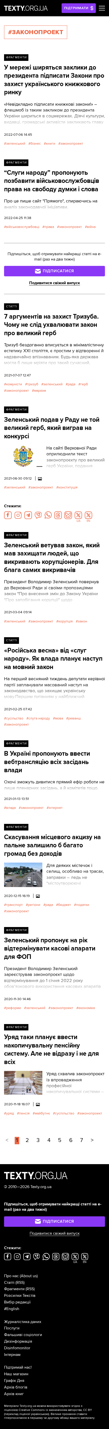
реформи (13, 1008)
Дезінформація (18, 1341)
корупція (65, 621)
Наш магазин (16, 1374)
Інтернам (12, 1354)
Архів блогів (15, 1387)
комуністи (14, 384)
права (49, 227)
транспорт (14, 905)
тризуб (32, 384)
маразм (40, 390)
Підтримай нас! (18, 1367)
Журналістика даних (22, 1321)
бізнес (35, 143)
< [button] (7, 1140)
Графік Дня (14, 1380)
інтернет (56, 808)
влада (11, 808)
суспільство (64, 1113)
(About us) (29, 1275)
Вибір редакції (17, 1302)
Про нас (11, 1275)
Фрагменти (16, 57)
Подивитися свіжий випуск (54, 282)
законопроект (71, 143)
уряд (10, 1113)
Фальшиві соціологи (23, 1334)
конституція (68, 487)
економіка (86, 1008)
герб (84, 384)
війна (91, 227)
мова (59, 718)
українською (39, 1414)
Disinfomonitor (17, 1348)
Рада (71, 384)
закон (82, 621)
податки (82, 905)
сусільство (14, 718)
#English (11, 1308)
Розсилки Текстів (19, 1295)
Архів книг (14, 1393)
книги (50, 143)
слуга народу (39, 718)
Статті (11, 306)
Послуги (12, 1328)
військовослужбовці (22, 227)
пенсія (24, 1113)
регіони (34, 905)
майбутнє (42, 1113)
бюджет (64, 905)
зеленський (15, 143)
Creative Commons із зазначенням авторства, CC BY (55, 1410)
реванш (74, 718)
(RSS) (20, 1282)
